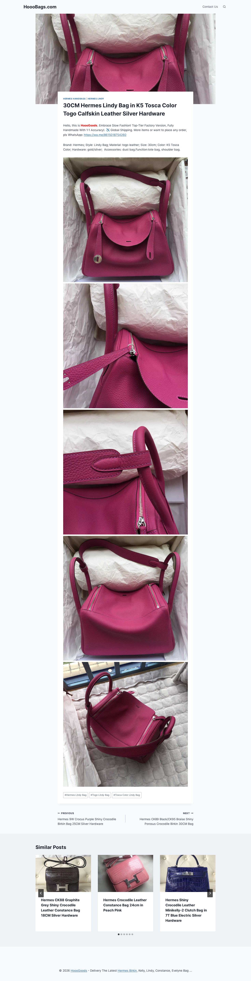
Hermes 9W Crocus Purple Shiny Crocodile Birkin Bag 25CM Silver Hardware (87, 819)
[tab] (119, 934)
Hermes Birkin (127, 970)
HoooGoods (79, 970)
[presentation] (63, 873)
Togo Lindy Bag (100, 795)
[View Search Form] (224, 7)
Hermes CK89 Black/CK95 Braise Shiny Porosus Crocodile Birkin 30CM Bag (166, 819)
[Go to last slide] (41, 893)
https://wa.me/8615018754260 (105, 135)
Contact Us (210, 6)
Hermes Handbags (74, 98)
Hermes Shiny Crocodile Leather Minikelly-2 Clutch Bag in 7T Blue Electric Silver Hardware (186, 910)
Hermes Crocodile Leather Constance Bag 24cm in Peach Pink (125, 905)
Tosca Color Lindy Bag (127, 795)
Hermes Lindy (96, 98)
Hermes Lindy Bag (75, 795)
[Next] (210, 893)
